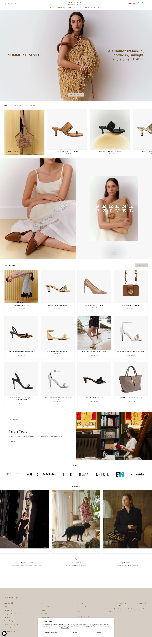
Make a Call (140, 609)
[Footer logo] (11, 598)
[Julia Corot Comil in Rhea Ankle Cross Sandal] (24, 519)
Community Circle (9, 631)
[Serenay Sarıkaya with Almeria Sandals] (76, 519)
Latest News (18, 431)
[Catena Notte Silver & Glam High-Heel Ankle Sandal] (58, 379)
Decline (98, 632)
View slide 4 (78, 98)
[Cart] (147, 3)
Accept (75, 632)
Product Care (45, 614)
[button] (70, 7)
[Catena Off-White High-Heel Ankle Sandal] (131, 333)
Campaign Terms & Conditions (13, 614)
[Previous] (7, 455)
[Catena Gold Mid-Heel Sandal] (58, 286)
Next (149, 129)
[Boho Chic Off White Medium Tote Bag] (94, 333)
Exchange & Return (47, 607)
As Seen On (76, 486)
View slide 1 (73, 98)
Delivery (43, 610)
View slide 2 (75, 98)
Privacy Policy (65, 628)
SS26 (6, 607)
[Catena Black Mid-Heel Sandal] (21, 286)
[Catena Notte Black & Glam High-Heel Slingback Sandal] (21, 379)
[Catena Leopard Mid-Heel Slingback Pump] (21, 333)
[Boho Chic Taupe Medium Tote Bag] (131, 379)
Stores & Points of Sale (11, 624)
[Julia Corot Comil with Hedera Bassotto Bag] (127, 519)
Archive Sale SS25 (9, 610)
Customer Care (45, 617)
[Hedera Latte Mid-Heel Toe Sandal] (67, 129)
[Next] (19, 455)
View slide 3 (76, 98)
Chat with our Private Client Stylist (124, 609)
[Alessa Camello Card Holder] (131, 286)
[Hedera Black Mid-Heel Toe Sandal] (110, 129)
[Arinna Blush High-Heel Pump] (94, 286)
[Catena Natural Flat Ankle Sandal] (58, 333)
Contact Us (7, 628)
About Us (7, 617)
